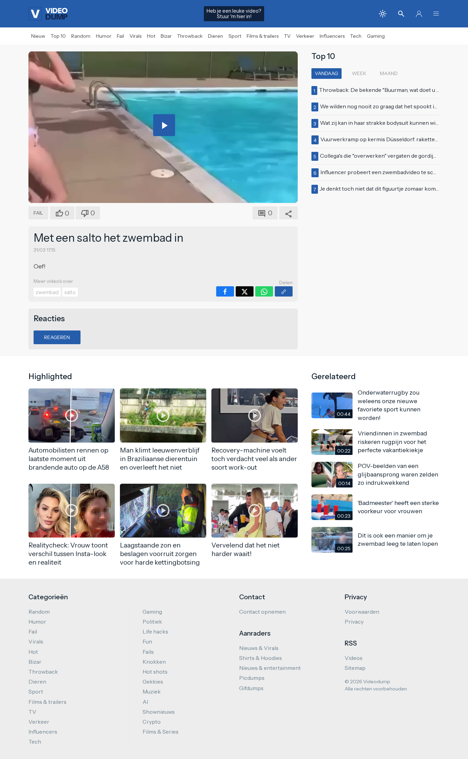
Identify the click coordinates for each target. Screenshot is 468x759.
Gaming (376, 36)
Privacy (354, 621)
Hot (151, 36)
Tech (355, 36)
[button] (436, 13)
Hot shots (155, 671)
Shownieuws (159, 711)
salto (70, 292)
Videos (353, 657)
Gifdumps (251, 688)
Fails (148, 651)
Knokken (154, 661)
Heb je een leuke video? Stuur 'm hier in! (234, 14)
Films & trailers (263, 36)
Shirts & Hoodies (260, 657)
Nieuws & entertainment (270, 667)
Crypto (152, 721)
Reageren (57, 337)
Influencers (332, 36)
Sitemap (355, 667)
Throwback (189, 36)
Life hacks (155, 631)
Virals (135, 36)
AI (145, 701)
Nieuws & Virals (259, 647)
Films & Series (160, 731)
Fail (120, 36)
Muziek (152, 691)
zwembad (47, 292)
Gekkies (153, 681)
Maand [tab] (389, 73)
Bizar (166, 36)
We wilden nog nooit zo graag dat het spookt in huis (384, 106)
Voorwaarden (362, 611)
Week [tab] (359, 73)
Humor (103, 36)
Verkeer (305, 36)
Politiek (152, 621)
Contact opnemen (262, 611)
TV (287, 36)
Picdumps (251, 677)
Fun (147, 641)
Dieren (215, 36)
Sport (235, 36)
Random (80, 36)
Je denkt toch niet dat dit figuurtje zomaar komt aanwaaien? (394, 188)
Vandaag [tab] (326, 73)
